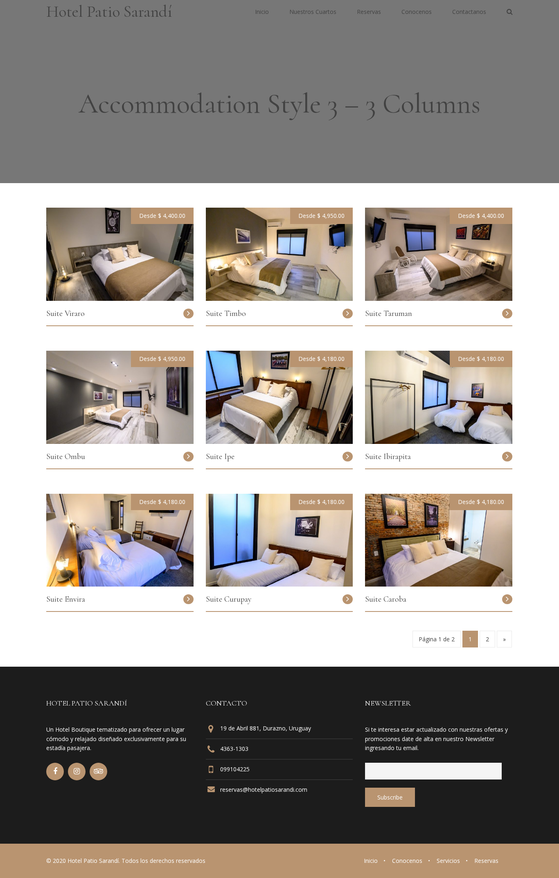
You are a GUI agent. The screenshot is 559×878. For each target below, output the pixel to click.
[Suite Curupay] (279, 584)
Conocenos (416, 12)
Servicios (448, 861)
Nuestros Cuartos (312, 12)
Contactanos (469, 12)
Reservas (369, 12)
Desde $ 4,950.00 (321, 216)
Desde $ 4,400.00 (162, 216)
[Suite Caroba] (438, 584)
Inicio (262, 12)
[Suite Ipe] (279, 441)
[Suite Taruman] (438, 298)
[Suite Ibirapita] (438, 441)
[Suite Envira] (120, 584)
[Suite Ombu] (120, 441)
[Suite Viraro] (120, 298)
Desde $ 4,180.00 (321, 359)
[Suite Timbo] (279, 298)
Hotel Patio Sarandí (109, 11)
